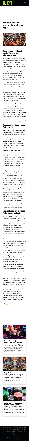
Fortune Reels (19, 303)
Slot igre (8, 304)
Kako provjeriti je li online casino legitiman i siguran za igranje (13, 403)
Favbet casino (22, 106)
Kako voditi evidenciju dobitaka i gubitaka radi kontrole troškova (13, 341)
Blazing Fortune (11, 303)
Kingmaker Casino (9, 373)
